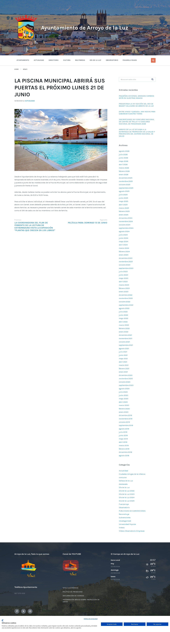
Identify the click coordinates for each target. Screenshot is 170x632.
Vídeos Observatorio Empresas (132, 531)
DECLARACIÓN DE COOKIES (73, 596)
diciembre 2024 (125, 218)
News (25, 69)
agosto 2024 (124, 231)
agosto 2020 (124, 389)
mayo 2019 (123, 439)
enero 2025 (123, 215)
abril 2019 (123, 442)
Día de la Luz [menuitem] (95, 60)
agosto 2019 (124, 429)
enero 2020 (123, 412)
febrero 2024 (124, 251)
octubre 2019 (124, 422)
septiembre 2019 (126, 425)
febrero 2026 (124, 171)
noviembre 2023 (126, 261)
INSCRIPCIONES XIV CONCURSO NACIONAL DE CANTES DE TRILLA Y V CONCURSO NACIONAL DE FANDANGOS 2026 (136, 121)
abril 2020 (123, 402)
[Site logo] (26, 40)
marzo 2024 (124, 248)
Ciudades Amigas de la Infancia (132, 474)
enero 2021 (123, 372)
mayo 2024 (123, 241)
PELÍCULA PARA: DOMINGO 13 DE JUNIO (87, 222)
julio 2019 (123, 432)
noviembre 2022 (126, 298)
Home (16, 69)
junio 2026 (123, 158)
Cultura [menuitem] (67, 60)
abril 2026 (123, 164)
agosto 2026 (124, 151)
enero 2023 (123, 292)
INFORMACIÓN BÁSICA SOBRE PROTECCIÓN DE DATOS (81, 601)
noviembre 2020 (126, 378)
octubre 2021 (124, 342)
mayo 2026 (123, 161)
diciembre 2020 (125, 375)
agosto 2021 (124, 348)
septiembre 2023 (126, 268)
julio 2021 (123, 352)
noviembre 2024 (126, 221)
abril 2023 (123, 281)
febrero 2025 (124, 211)
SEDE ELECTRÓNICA (70, 588)
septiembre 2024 (126, 228)
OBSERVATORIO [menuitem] (112, 60)
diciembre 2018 (125, 452)
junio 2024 (123, 238)
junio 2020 (123, 395)
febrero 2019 (124, 449)
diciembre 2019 (125, 415)
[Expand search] (153, 60)
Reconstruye (124, 514)
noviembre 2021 (125, 338)
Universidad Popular (127, 524)
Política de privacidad (90, 619)
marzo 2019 (124, 445)
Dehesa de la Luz (126, 481)
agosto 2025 (124, 191)
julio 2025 (123, 195)
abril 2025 (123, 205)
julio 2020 (123, 392)
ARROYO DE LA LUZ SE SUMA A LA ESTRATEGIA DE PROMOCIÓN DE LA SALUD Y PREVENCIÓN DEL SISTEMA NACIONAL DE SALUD (137, 132)
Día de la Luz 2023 (126, 494)
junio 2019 (123, 435)
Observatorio (124, 507)
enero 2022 (123, 332)
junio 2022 (123, 315)
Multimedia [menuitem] (80, 60)
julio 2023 (123, 271)
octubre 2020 (124, 382)
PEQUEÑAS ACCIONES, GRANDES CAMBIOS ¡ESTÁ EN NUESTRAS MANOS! (136, 97)
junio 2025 (123, 198)
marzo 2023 (124, 285)
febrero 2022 (124, 328)
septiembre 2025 (126, 188)
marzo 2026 (124, 168)
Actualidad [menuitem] (39, 60)
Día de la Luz (124, 487)
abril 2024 (123, 245)
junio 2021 (123, 355)
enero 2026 (123, 174)
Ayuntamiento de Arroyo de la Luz (84, 27)
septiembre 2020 (126, 385)
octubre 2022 (124, 302)
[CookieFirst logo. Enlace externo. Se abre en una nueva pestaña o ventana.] (2, 620)
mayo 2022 (123, 318)
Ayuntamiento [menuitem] (23, 60)
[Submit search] (152, 79)
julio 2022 (123, 312)
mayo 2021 (123, 358)
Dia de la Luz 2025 (126, 501)
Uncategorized (125, 521)
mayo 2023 (123, 278)
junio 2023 (123, 275)
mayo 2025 (123, 201)
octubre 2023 (124, 265)
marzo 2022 (124, 325)
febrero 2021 (124, 368)
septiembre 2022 (126, 305)
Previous (17, 220)
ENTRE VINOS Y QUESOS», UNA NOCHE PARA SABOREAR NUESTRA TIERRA (137, 112)
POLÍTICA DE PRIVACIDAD (72, 592)
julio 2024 (123, 235)
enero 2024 (123, 255)
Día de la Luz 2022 (126, 491)
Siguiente (103, 220)
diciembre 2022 (125, 295)
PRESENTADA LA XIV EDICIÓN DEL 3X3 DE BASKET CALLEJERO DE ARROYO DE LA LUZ (136, 105)
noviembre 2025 (126, 181)
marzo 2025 (124, 208)
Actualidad (30, 101)
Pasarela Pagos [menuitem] (130, 60)
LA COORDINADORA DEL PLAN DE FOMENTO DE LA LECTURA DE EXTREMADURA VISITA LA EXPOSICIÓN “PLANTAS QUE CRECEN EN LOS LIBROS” (34, 226)
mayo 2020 (123, 399)
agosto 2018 (124, 455)
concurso (123, 477)
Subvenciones (125, 517)
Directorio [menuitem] (54, 60)
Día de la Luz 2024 (126, 497)
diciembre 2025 (125, 178)
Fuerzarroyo (124, 504)
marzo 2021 (124, 365)
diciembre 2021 (125, 335)
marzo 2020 (124, 405)
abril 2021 (123, 362)
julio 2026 (123, 154)
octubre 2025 (124, 184)
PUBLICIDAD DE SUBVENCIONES (132, 511)
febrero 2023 (124, 288)
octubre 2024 (124, 225)
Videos (122, 527)
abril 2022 (123, 322)
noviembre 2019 (125, 419)
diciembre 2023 (125, 258)
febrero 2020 (124, 409)
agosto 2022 (124, 308)
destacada (123, 484)
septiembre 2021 (126, 345)
